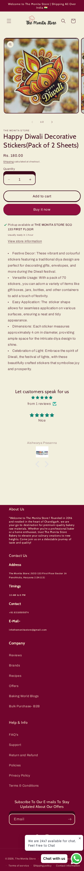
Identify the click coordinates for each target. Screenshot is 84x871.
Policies (15, 765)
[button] (9, 21)
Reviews (15, 655)
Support (15, 745)
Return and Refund (23, 755)
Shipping (8, 161)
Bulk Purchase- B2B (24, 706)
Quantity (9, 169)
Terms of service (19, 865)
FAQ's (13, 734)
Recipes (15, 675)
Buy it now (42, 209)
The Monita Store (25, 858)
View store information (25, 241)
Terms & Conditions (24, 785)
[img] (42, 397)
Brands (14, 665)
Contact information (68, 865)
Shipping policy (42, 865)
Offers (14, 686)
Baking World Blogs (24, 696)
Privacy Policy (19, 775)
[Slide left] (32, 122)
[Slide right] (52, 122)
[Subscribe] (70, 819)
